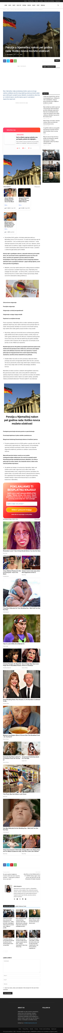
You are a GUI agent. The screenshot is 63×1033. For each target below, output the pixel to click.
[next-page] (6, 951)
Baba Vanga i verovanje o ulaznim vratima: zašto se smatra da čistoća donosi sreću (51, 122)
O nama (41, 1)
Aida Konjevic (9, 54)
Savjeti (33, 5)
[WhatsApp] (15, 60)
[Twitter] (8, 60)
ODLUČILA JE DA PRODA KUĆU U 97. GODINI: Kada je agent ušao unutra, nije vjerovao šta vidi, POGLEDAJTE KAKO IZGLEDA (32, 877)
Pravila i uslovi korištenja (49, 1)
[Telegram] (18, 899)
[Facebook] (4, 60)
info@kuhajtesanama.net (30, 1023)
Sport (38, 5)
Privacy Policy (30, 1)
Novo (9, 5)
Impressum (58, 1)
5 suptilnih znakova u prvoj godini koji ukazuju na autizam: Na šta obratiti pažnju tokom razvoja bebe (8, 942)
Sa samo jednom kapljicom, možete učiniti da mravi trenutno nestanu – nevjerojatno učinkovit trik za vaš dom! (11, 877)
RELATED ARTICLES (9, 906)
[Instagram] (15, 899)
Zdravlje (43, 5)
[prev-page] (4, 951)
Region (29, 5)
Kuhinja (24, 5)
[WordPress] (23, 899)
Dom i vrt (19, 5)
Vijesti (13, 5)
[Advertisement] (22, 77)
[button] (58, 5)
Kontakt (36, 1)
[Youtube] (26, 899)
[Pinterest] (11, 60)
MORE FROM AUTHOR (20, 906)
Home (25, 1)
